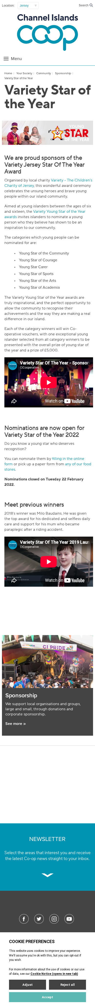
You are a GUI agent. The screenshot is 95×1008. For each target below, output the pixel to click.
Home (8, 73)
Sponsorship (63, 73)
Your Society (24, 73)
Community (43, 73)
